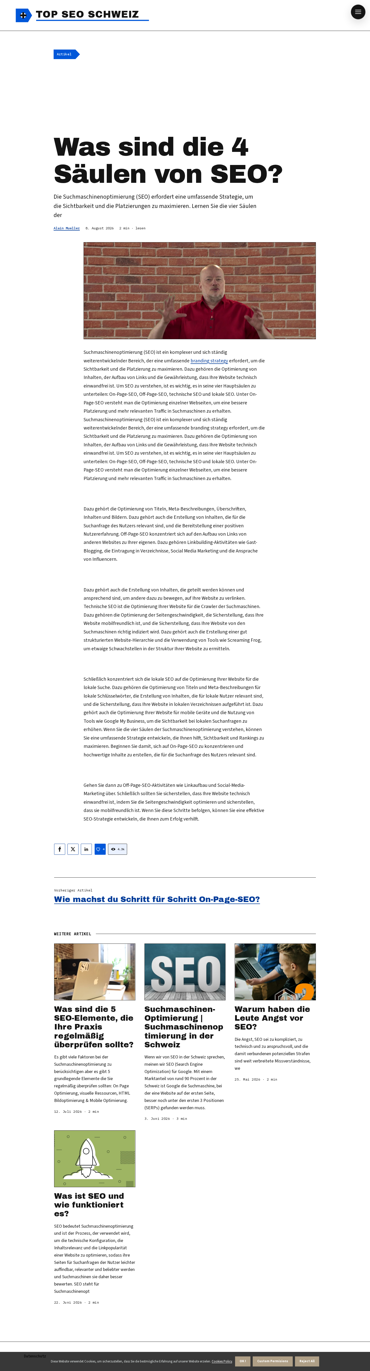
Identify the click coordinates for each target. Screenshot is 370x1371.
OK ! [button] (243, 1361)
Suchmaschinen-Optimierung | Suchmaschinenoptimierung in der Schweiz (183, 1027)
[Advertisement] (185, 96)
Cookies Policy (222, 1361)
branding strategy (209, 360)
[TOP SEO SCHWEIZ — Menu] (358, 12)
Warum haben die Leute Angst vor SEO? (272, 1018)
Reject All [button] (307, 1361)
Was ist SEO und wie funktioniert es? (89, 1205)
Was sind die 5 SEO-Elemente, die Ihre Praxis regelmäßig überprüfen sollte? (94, 1027)
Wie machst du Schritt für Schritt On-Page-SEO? (157, 899)
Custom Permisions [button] (272, 1361)
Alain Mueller (67, 228)
